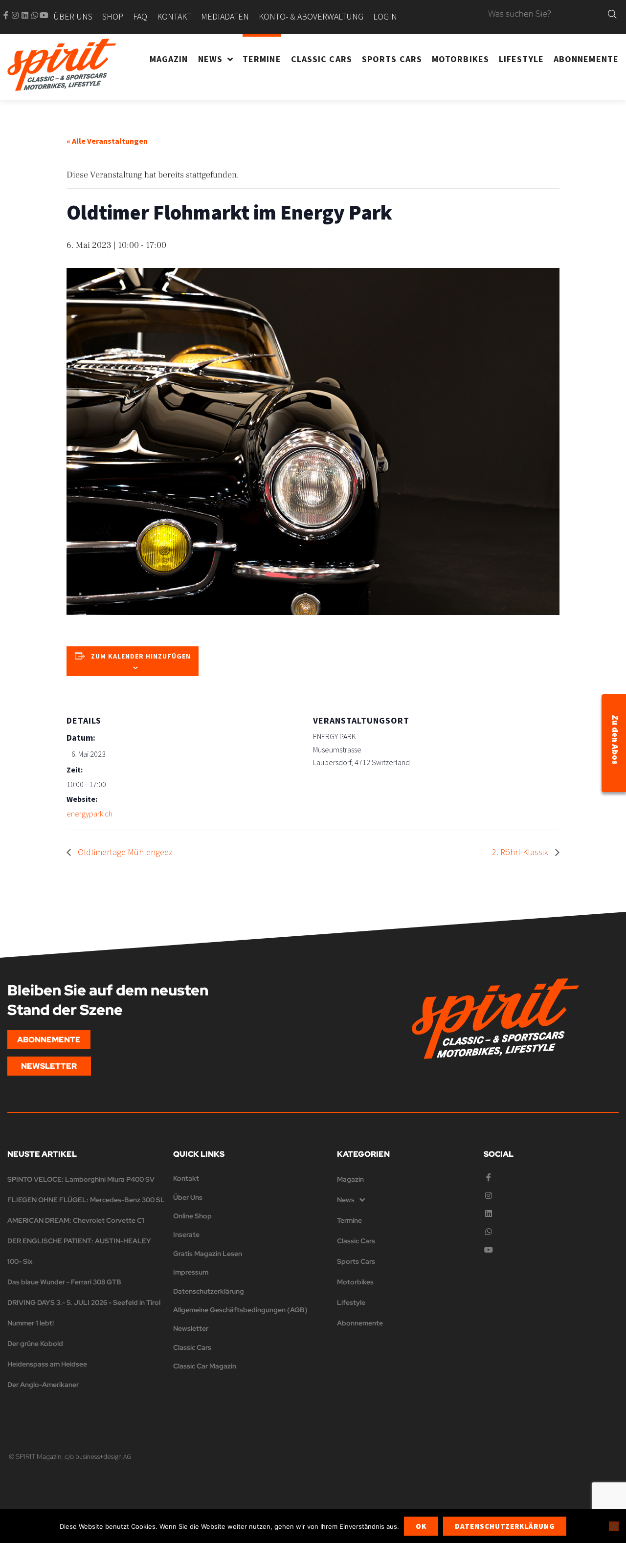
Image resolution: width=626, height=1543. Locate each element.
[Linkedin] (25, 15)
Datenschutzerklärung (505, 1526)
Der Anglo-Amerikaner (43, 1384)
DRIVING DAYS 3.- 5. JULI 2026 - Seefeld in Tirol (83, 1302)
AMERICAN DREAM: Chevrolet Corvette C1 (75, 1220)
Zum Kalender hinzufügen (141, 656)
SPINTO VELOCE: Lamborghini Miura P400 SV (81, 1179)
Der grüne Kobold (35, 1343)
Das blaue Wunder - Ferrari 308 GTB (64, 1282)
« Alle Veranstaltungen (107, 141)
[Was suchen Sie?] (545, 14)
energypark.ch (89, 813)
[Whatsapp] (35, 15)
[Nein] (614, 1526)
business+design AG (103, 1456)
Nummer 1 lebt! (30, 1323)
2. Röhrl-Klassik (521, 852)
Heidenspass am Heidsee (47, 1364)
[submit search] (612, 14)
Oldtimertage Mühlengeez (124, 852)
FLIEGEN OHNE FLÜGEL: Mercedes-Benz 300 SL (86, 1199)
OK (421, 1526)
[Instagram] (15, 15)
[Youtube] (44, 15)
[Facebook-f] (6, 15)
